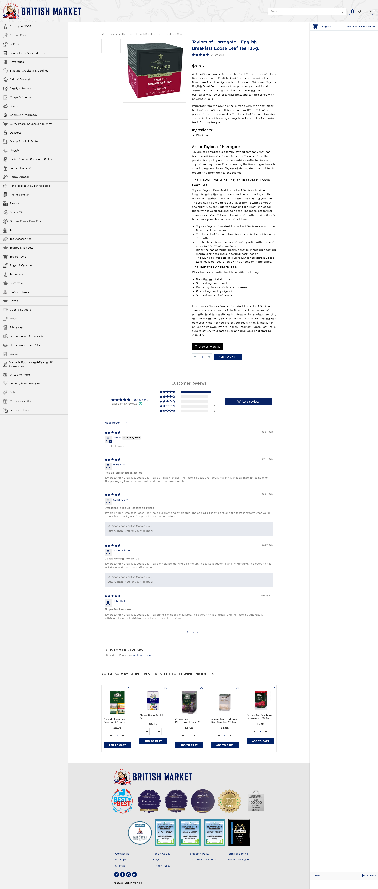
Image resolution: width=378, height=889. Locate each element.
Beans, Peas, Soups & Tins (27, 52)
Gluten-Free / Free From (26, 221)
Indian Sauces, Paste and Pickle (31, 159)
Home (102, 34)
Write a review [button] (248, 401)
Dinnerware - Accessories (27, 336)
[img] (112, 432)
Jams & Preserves (21, 168)
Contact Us (122, 853)
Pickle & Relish (20, 194)
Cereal (14, 106)
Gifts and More (20, 374)
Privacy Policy (161, 865)
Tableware (16, 274)
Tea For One (18, 256)
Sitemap (120, 865)
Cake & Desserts (21, 79)
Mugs (13, 318)
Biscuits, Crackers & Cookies (29, 70)
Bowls (14, 300)
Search (341, 11)
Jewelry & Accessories (25, 383)
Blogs (156, 859)
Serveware (17, 283)
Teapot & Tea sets (21, 247)
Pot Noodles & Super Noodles (30, 185)
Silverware (17, 327)
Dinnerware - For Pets (25, 345)
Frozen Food (18, 35)
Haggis (14, 150)
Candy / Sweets (20, 88)
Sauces (14, 203)
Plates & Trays (19, 292)
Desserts (15, 132)
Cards (14, 353)
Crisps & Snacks (20, 97)
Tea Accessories (20, 238)
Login (358, 11)
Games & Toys (19, 410)
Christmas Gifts (20, 401)
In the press (122, 859)
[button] (201, 54)
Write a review (142, 655)
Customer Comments (203, 859)
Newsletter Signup (239, 859)
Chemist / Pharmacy (23, 114)
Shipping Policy (199, 853)
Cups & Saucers (20, 309)
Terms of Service (237, 853)
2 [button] (188, 632)
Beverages (17, 61)
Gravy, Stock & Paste (24, 141)
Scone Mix (17, 212)
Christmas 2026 (20, 26)
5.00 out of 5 (140, 399)
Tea (12, 230)
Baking (14, 44)
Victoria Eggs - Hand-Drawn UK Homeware (31, 364)
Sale (12, 392)
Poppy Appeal (19, 176)
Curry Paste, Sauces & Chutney (31, 123)
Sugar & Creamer (21, 265)
